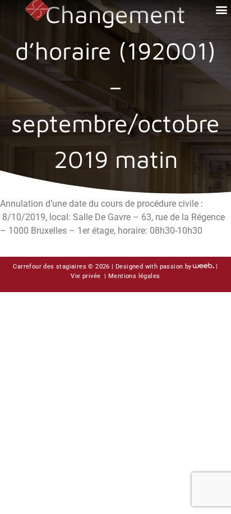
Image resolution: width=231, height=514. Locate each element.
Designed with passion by (154, 266)
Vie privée (86, 276)
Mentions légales (134, 276)
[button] (221, 9)
